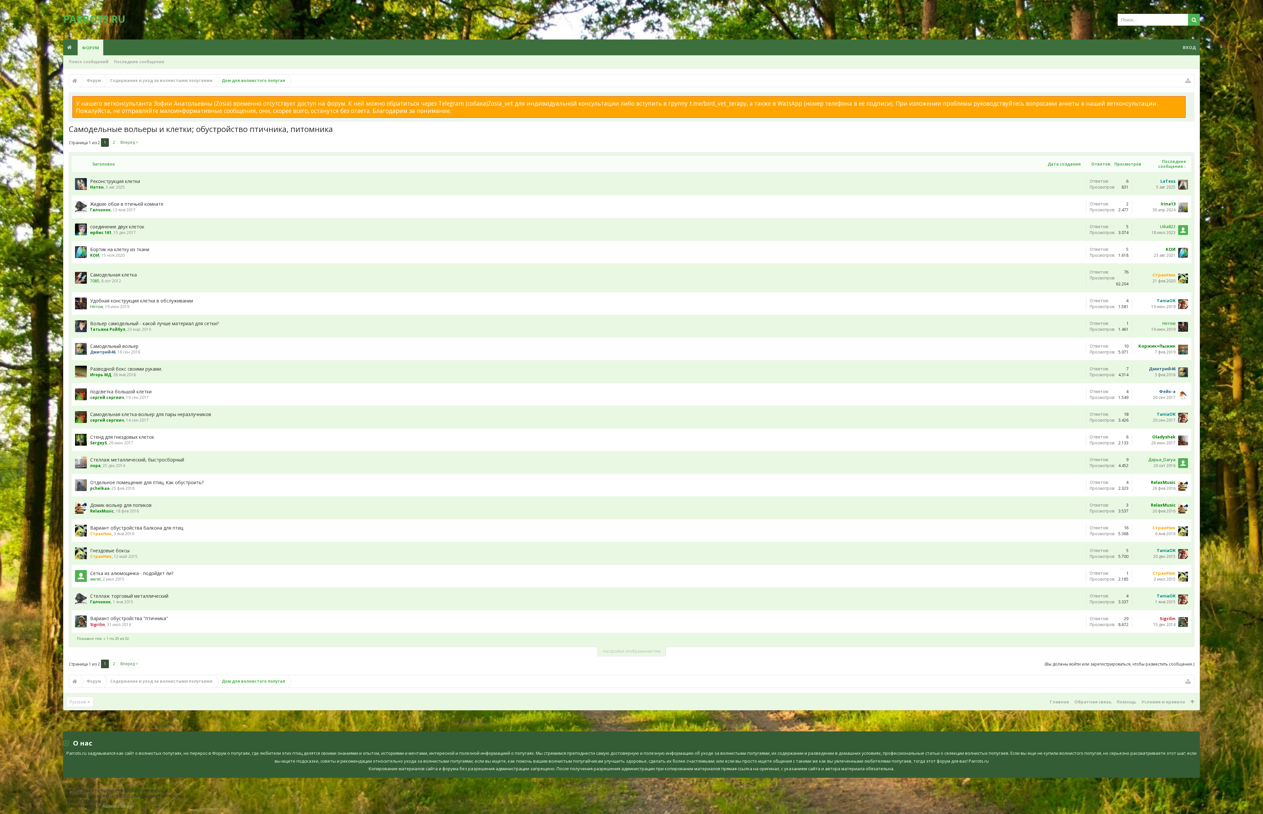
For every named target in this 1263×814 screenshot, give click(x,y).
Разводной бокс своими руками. (126, 369)
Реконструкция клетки (115, 181)
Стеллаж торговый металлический (129, 596)
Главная (1059, 702)
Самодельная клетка (113, 275)
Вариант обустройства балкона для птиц (136, 528)
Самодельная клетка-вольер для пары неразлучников (150, 414)
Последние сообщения (139, 62)
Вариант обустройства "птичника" (129, 618)
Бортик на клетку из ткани (119, 249)
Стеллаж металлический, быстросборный (137, 460)
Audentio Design (118, 806)
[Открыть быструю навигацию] (1188, 80)
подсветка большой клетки (121, 391)
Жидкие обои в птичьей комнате (126, 204)
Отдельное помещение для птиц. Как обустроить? (147, 482)
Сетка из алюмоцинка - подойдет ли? (131, 573)
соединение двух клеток (117, 226)
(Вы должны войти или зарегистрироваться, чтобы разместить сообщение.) (1119, 664)
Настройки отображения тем (631, 651)
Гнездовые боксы (110, 550)
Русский (78, 702)
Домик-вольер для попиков (121, 505)
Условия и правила (1163, 702)
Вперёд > (129, 142)
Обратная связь (1092, 702)
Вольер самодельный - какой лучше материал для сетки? (154, 323)
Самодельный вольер (114, 346)
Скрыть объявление (1189, 99)
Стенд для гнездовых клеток (122, 437)
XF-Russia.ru (95, 801)
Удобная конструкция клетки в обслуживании (141, 301)
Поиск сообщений (89, 62)
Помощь (1126, 702)
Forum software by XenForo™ (116, 791)
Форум (90, 48)
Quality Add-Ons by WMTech (128, 796)
